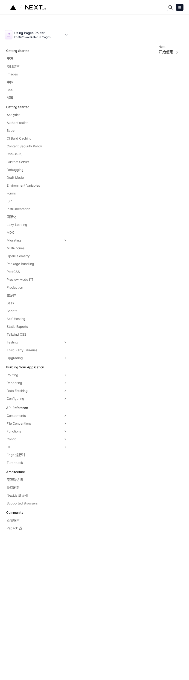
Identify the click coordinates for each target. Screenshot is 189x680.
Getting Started (18, 51)
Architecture (15, 472)
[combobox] (36, 35)
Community (14, 512)
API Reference (17, 408)
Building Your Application (25, 367)
